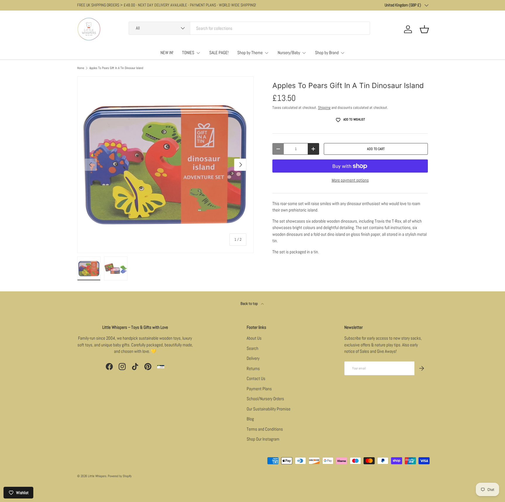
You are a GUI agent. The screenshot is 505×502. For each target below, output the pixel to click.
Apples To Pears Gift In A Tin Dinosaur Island (116, 68)
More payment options (350, 180)
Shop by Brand (327, 52)
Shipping (324, 107)
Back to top (250, 303)
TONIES (188, 52)
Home (80, 68)
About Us (254, 338)
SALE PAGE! (219, 52)
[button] (424, 29)
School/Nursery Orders (265, 398)
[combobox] (249, 28)
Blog (250, 419)
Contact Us (256, 378)
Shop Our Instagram (263, 439)
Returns (253, 368)
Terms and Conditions (265, 429)
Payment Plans (259, 388)
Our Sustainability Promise (268, 409)
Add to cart (376, 149)
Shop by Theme (250, 52)
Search (252, 348)
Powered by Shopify (120, 476)
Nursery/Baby (289, 52)
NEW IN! (166, 52)
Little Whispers (97, 476)
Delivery (253, 358)
